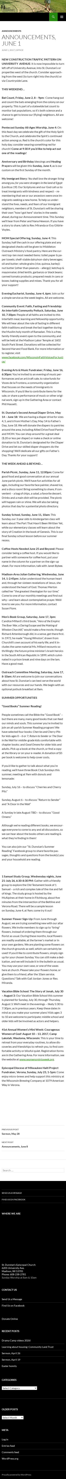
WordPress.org (10, 1458)
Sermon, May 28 (11, 1131)
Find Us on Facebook (13, 1199)
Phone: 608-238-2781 (14, 1274)
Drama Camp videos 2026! (16, 1340)
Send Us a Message (12, 1193)
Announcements (11, 31)
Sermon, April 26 (11, 1353)
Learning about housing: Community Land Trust (28, 1346)
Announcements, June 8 (15, 1144)
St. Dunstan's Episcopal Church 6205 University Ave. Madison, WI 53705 (19, 1268)
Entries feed (8, 1445)
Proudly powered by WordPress (16, 1474)
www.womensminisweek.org (36, 1059)
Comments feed (10, 1452)
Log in (5, 1439)
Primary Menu (62, 17)
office (19, 50)
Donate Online (10, 1318)
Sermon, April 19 (11, 1359)
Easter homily (9, 1365)
